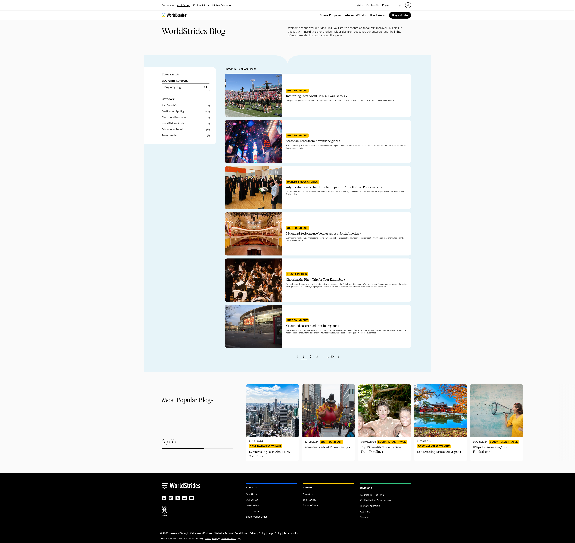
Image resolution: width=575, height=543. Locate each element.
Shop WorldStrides (256, 516)
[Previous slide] (165, 442)
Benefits (308, 494)
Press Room (252, 511)
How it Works (377, 15)
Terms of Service (228, 538)
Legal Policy (274, 533)
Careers (308, 487)
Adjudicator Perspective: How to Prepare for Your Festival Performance (333, 187)
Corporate (168, 5)
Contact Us (372, 5)
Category (168, 99)
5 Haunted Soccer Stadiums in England (312, 326)
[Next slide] (172, 442)
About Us (251, 487)
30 (332, 357)
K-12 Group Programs (372, 494)
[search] (408, 5)
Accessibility (291, 533)
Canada (364, 517)
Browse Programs (330, 15)
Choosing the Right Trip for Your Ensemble (314, 279)
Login (398, 5)
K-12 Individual (201, 5)
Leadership (252, 505)
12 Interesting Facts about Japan (438, 452)
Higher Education (222, 5)
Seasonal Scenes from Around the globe (312, 141)
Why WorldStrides (355, 15)
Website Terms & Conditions (230, 533)
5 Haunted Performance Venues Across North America (322, 233)
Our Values (252, 500)
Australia (365, 511)
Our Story (251, 494)
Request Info (400, 15)
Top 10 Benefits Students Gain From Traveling (381, 449)
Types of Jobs (310, 505)
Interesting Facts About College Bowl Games (315, 96)
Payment (387, 5)
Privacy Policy (257, 533)
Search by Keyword (175, 80)
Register (358, 5)
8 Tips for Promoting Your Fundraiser (490, 449)
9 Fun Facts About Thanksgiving (326, 447)
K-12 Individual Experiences (375, 500)
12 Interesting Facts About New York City (269, 454)
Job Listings (310, 500)
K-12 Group (183, 5)
